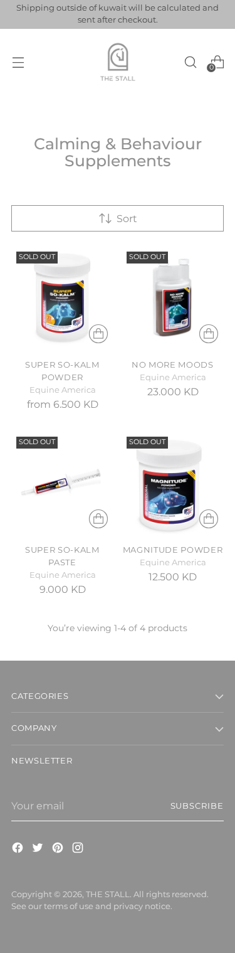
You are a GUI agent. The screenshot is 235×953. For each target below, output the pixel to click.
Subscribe (197, 806)
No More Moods (173, 364)
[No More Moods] (173, 298)
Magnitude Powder (173, 550)
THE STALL (108, 894)
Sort (127, 218)
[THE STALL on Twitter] (38, 849)
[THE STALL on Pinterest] (58, 849)
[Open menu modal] (18, 62)
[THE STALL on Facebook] (18, 849)
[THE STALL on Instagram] (78, 849)
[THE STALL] (118, 62)
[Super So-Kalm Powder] (62, 298)
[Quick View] (98, 334)
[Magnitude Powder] (173, 483)
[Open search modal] (190, 62)
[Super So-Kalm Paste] (62, 483)
